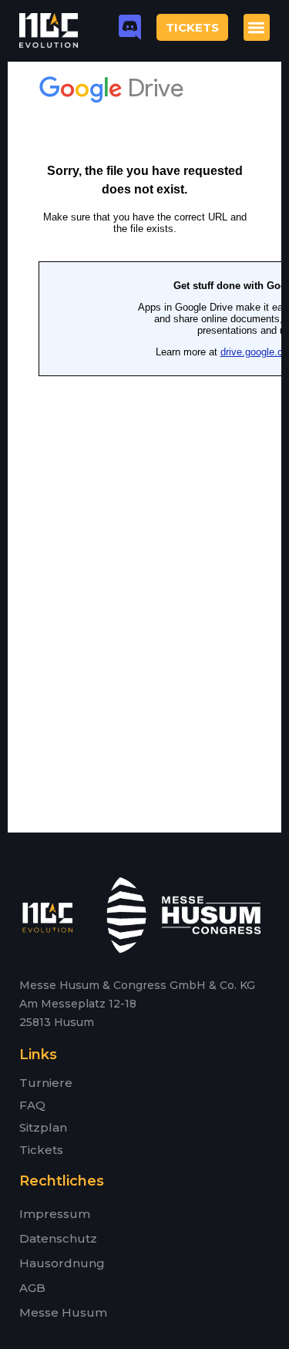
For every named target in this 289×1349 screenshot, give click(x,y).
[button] (257, 27)
